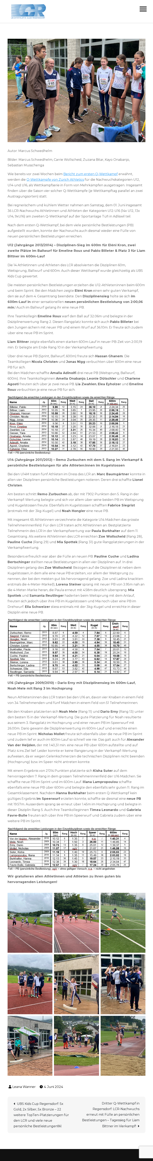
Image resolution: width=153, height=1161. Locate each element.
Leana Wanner (24, 1087)
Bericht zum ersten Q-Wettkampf (90, 174)
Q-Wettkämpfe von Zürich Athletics (55, 180)
